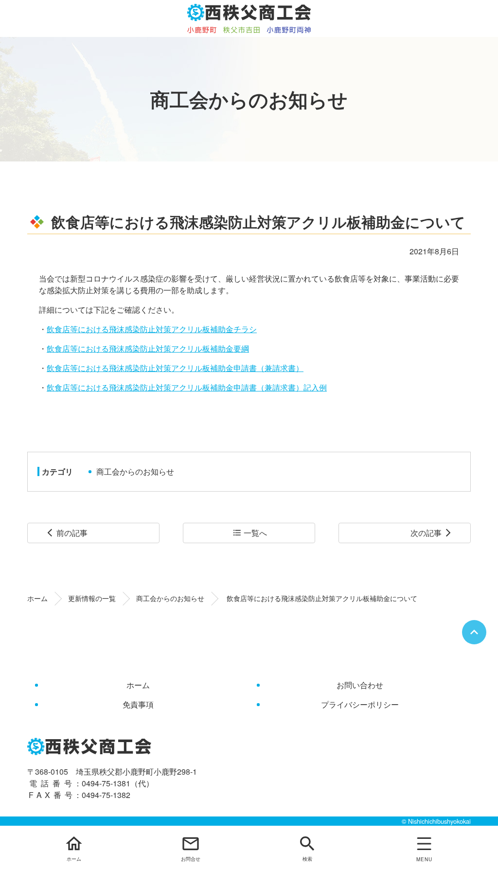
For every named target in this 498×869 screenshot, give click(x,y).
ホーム (37, 598)
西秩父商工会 (249, 18)
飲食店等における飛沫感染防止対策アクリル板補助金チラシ (152, 329)
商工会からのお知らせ (135, 471)
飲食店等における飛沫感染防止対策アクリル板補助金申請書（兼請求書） (175, 367)
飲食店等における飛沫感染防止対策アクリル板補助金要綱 (148, 348)
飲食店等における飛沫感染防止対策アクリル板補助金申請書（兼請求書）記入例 (187, 387)
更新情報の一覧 (92, 598)
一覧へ (249, 532)
